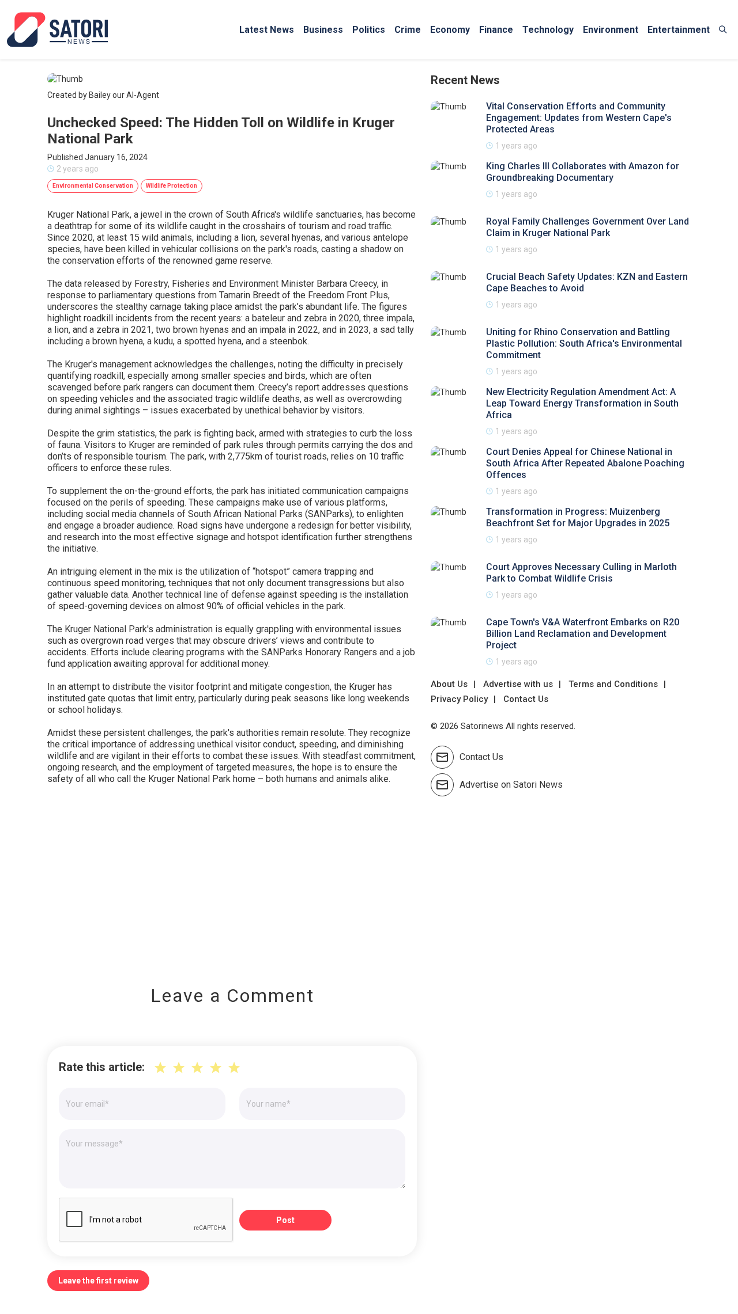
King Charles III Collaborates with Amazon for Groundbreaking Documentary (582, 172)
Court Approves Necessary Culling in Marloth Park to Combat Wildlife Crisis (581, 572)
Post (285, 1220)
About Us (449, 684)
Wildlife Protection (171, 186)
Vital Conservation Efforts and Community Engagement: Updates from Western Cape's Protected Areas (579, 118)
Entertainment (678, 29)
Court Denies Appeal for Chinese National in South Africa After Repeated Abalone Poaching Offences (585, 463)
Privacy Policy (459, 699)
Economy (450, 29)
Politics (368, 29)
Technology (548, 29)
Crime (407, 29)
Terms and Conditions (613, 684)
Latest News (266, 29)
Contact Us (525, 699)
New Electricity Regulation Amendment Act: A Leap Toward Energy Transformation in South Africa (582, 403)
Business (323, 29)
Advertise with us (518, 684)
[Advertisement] (232, 877)
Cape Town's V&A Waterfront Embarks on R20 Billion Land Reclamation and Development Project (582, 634)
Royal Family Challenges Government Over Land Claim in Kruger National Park (587, 227)
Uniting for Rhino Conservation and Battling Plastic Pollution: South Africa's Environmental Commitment (584, 343)
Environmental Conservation (92, 186)
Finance (496, 29)
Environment (610, 29)
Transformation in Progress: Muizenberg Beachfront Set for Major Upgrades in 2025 (577, 517)
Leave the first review (98, 1280)
